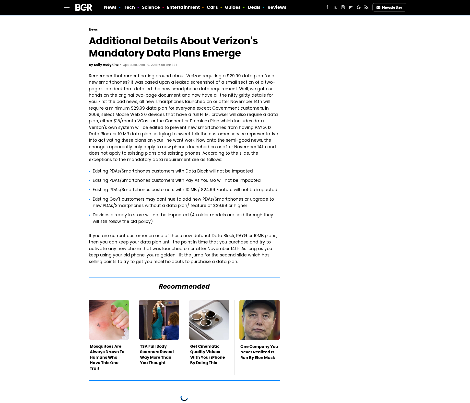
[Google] (359, 7)
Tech (129, 7)
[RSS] (366, 7)
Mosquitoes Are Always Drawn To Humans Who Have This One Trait (107, 357)
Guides (233, 7)
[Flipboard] (351, 7)
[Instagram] (343, 7)
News (110, 7)
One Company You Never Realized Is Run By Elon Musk (259, 352)
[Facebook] (327, 7)
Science (151, 7)
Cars (212, 7)
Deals (254, 7)
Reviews (277, 7)
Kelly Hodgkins (106, 65)
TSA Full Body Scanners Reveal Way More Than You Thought (157, 354)
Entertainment (183, 7)
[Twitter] (335, 7)
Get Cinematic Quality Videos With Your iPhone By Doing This (207, 354)
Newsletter (392, 7)
